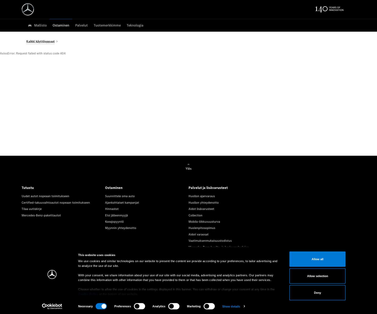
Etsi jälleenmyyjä (116, 215)
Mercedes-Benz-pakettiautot (41, 215)
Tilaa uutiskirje (32, 209)
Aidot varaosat (198, 234)
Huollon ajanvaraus (201, 196)
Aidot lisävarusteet (201, 209)
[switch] (139, 306)
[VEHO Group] (28, 9)
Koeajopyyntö (114, 222)
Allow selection (317, 275)
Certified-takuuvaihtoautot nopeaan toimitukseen (56, 202)
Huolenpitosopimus (201, 228)
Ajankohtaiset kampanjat (122, 202)
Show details (231, 306)
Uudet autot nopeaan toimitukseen (45, 196)
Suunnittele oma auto (120, 196)
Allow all (317, 259)
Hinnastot (112, 209)
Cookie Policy (88, 294)
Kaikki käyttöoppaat (40, 41)
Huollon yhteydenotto (203, 202)
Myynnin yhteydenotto (120, 228)
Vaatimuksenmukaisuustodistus (210, 241)
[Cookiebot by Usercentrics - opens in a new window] (52, 306)
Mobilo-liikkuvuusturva (204, 222)
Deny (317, 292)
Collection (195, 215)
